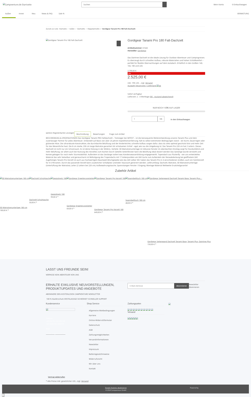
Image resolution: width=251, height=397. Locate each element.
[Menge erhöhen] (160, 124)
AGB (91, 330)
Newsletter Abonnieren (194, 285)
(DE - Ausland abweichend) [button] (161, 96)
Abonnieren (181, 286)
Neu (33, 13)
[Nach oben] (3, 395)
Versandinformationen (99, 339)
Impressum (94, 349)
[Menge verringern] (130, 119)
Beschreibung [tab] (82, 134)
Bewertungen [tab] (99, 134)
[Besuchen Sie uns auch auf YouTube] (90, 272)
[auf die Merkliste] (119, 43)
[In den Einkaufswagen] (48, 37)
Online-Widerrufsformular (100, 320)
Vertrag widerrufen (56, 377)
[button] (219, 4)
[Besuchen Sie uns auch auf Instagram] (90, 275)
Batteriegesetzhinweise (99, 354)
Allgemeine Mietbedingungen (102, 310)
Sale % (61, 13)
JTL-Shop (202, 388)
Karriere (92, 315)
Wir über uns (94, 363)
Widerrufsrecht (95, 359)
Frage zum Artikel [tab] (117, 134)
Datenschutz (94, 325)
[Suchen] (164, 4)
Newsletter (93, 344)
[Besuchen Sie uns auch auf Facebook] (90, 269)
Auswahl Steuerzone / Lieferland (142, 85)
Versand (149, 83)
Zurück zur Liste (52, 29)
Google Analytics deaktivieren (116, 388)
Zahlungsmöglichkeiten (99, 334)
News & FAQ (47, 13)
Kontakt (92, 368)
